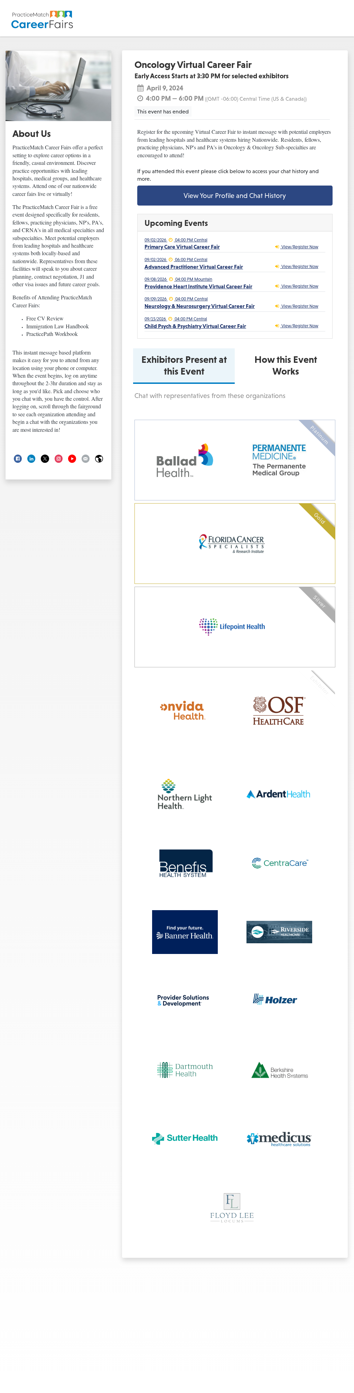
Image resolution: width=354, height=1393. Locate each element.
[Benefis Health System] (185, 863)
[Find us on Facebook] (18, 458)
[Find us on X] (45, 458)
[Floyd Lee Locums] (232, 1208)
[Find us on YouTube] (72, 458)
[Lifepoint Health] (232, 627)
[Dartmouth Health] (185, 1070)
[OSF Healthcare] (279, 710)
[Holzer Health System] (279, 1001)
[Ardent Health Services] (279, 794)
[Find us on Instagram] (59, 458)
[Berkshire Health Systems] (279, 1070)
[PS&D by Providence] (182, 1001)
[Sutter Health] (185, 1139)
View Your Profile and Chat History (235, 195)
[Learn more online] (99, 458)
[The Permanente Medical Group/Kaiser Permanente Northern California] (279, 460)
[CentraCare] (279, 863)
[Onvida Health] (185, 711)
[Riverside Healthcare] (279, 932)
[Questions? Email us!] (86, 458)
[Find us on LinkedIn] (31, 458)
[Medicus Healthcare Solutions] (279, 1139)
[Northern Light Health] (185, 794)
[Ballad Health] (185, 460)
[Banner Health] (185, 932)
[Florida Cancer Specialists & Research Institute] (232, 543)
